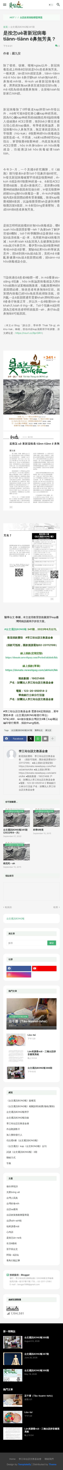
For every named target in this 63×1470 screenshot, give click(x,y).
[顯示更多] (52, 738)
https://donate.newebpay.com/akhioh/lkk (31, 670)
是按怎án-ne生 (14, 1237)
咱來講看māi (12, 1226)
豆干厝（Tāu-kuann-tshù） (39, 1395)
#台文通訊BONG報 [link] (15, 629)
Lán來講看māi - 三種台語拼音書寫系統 (42, 1053)
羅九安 (48, 730)
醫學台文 (39, 730)
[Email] (45, 738)
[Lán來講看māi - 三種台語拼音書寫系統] (16, 1056)
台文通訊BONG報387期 (36, 1354)
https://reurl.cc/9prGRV (28, 333)
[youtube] (44, 968)
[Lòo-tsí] (16, 1040)
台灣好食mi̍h (12, 1203)
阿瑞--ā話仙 (12, 1254)
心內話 (9, 1232)
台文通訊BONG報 (15, 918)
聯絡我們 (49, 1459)
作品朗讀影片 (13, 1129)
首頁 (5, 27)
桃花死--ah (9, 863)
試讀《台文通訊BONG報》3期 (21, 1152)
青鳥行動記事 (13, 1260)
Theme (52, 1464)
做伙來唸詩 (12, 1186)
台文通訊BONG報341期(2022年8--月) (15, 831)
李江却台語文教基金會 (33, 751)
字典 (8, 1163)
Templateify (24, 1464)
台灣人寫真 (12, 1197)
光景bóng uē (13, 1192)
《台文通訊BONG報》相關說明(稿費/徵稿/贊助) (30, 1106)
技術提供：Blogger (20, 1274)
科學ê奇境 (38, 829)
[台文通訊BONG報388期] (16, 1072)
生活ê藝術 (11, 1243)
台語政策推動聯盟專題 (19, 17)
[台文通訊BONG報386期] (12, 1375)
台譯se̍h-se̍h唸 (14, 1220)
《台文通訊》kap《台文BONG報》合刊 (26, 1146)
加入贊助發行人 (14, 1134)
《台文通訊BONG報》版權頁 (21, 1100)
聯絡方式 (11, 1157)
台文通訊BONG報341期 (22, 27)
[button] (4, 5)
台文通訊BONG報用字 (17, 1112)
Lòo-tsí (32, 1035)
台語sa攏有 (12, 1209)
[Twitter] (30, 738)
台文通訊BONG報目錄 (17, 1117)
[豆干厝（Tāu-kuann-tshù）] (12, 1400)
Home (12, 1459)
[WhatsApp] (38, 738)
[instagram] (18, 974)
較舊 (55, 907)
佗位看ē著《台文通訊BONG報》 (22, 1140)
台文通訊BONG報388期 (40, 1067)
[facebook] (18, 968)
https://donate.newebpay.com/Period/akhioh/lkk (31, 657)
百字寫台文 (12, 1249)
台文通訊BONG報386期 (36, 1370)
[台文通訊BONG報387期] (12, 1359)
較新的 (8, 907)
